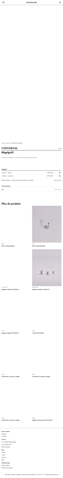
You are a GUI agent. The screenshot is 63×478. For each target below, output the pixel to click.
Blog (3, 459)
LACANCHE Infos (6, 444)
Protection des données (7, 467)
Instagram (4, 434)
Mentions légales (6, 465)
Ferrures (8, 143)
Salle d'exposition (6, 447)
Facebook (4, 436)
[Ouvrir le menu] (3, 2)
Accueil (3, 143)
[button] (59, 2)
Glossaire (4, 457)
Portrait (3, 452)
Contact (3, 455)
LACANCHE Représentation (9, 442)
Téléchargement (57, 189)
